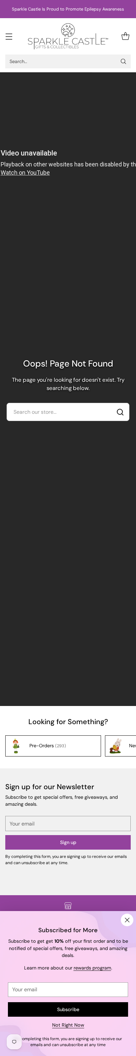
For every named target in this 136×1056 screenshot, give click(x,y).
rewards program (92, 968)
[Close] (127, 920)
